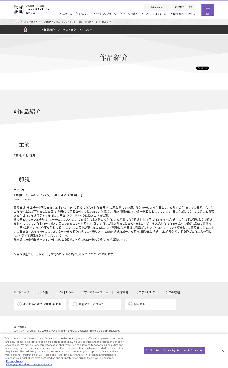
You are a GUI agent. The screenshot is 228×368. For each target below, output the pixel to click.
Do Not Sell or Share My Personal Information (174, 350)
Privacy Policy (14, 361)
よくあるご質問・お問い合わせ (42, 304)
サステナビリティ (146, 292)
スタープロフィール (155, 14)
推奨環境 (122, 292)
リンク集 (42, 292)
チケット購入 (130, 14)
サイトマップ (21, 292)
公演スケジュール (106, 14)
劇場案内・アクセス (184, 14)
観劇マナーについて (91, 304)
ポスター (87, 30)
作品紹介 (49, 30)
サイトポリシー (65, 292)
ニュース (67, 14)
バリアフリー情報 (184, 7)
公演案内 (84, 14)
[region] (114, 351)
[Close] (222, 350)
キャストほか (68, 30)
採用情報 (140, 304)
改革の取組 (173, 292)
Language (158, 7)
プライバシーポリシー (95, 292)
